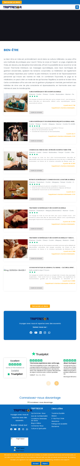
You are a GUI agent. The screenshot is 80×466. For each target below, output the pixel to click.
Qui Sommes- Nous (38, 413)
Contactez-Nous (37, 426)
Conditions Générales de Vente (39, 420)
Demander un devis (12, 2)
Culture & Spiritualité (38, 428)
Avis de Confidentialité (39, 416)
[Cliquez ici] (40, 403)
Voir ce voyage (36, 112)
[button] (56, 383)
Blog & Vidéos (36, 423)
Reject (45, 463)
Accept (36, 463)
